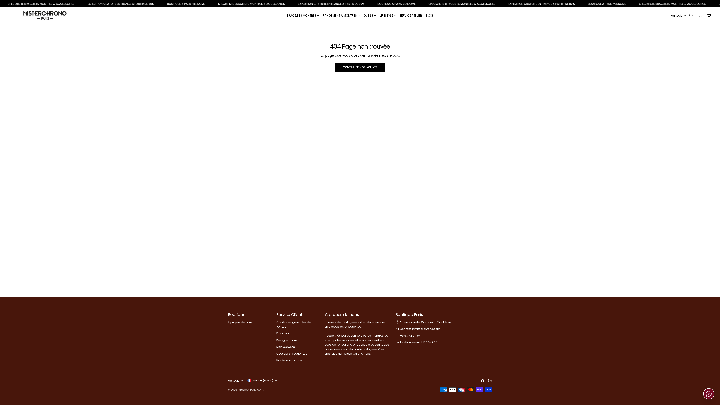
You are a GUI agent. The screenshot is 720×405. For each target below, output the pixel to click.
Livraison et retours (289, 360)
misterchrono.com (251, 390)
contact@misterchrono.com (420, 329)
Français (676, 15)
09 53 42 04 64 (410, 336)
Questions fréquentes (291, 354)
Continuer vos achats (360, 67)
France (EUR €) (263, 380)
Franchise (283, 333)
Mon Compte (285, 347)
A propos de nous (240, 322)
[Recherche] (691, 15)
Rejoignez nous (286, 340)
